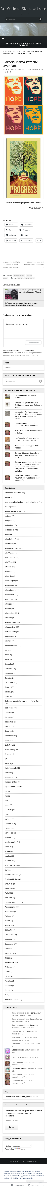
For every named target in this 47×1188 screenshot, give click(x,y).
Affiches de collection (13, 492)
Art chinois (9, 543)
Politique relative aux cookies (23, 1178)
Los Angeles (9, 828)
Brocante (8, 664)
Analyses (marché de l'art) (15, 511)
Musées (8, 856)
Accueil (7, 51)
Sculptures (9, 934)
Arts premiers (10, 627)
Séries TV (8, 930)
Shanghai (8, 939)
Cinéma (8, 691)
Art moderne (9, 590)
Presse (7, 920)
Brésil (7, 659)
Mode (7, 846)
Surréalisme (9, 962)
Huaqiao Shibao (11, 782)
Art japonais (9, 585)
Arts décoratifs (10, 622)
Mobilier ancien (11, 842)
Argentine (8, 534)
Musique (8, 860)
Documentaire (10, 735)
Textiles (8, 971)
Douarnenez (9, 740)
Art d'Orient (9, 562)
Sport (7, 948)
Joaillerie (8, 809)
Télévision (8, 967)
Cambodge (9, 673)
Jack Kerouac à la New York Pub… (25, 1026)
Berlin (7, 654)
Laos (7, 814)
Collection (8, 696)
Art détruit (8, 571)
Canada (8, 678)
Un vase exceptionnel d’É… (23, 1063)
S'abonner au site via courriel (16, 1105)
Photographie (10, 907)
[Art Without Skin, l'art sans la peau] (23, 29)
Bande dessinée (11, 645)
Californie (8, 668)
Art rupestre (9, 599)
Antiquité (8, 516)
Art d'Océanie (10, 557)
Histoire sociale (11, 768)
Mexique (8, 837)
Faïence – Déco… (19, 1031)
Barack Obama (29, 278)
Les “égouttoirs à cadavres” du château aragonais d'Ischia (27, 439)
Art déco (8, 566)
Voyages (8, 994)
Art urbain (8, 604)
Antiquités (8, 520)
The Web (8, 981)
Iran (6, 796)
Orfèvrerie (9, 883)
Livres (7, 819)
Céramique (9, 682)
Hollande (8, 772)
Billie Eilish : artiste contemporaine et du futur (28, 431)
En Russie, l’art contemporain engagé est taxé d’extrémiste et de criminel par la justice (21, 304)
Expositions (9, 749)
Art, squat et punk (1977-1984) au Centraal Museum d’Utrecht (30, 291)
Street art (8, 953)
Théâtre (8, 976)
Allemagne (9, 506)
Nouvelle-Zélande (12, 874)
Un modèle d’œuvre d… (30, 1057)
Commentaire (33, 343)
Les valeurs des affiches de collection (25, 396)
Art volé (8, 608)
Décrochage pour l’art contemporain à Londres (34, 263)
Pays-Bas (8, 897)
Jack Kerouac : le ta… (20, 1019)
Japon (7, 805)
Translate (22, 1149)
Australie (8, 640)
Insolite (7, 791)
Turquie (8, 990)
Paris (7, 893)
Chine (7, 687)
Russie (7, 925)
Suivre (11, 1127)
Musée (7, 851)
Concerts (8, 712)
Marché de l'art (10, 832)
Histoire (8, 763)
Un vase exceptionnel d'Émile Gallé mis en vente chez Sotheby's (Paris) (28, 404)
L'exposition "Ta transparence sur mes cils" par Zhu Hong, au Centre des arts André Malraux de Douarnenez (28, 415)
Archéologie (9, 525)
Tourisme (8, 985)
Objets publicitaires (12, 879)
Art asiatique (10, 539)
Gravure (8, 754)
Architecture (9, 529)
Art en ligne (9, 576)
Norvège (8, 870)
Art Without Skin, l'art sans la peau (23, 10)
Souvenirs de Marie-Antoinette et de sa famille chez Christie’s (11, 264)
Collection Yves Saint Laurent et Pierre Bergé (22, 701)
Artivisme (8, 617)
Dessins (8, 731)
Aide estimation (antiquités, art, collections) (21, 502)
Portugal (8, 916)
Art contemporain (23, 51)
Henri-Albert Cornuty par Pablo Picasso (27, 446)
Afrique (7, 497)
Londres (8, 823)
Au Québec (9, 636)
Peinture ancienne (12, 902)
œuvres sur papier (12, 999)
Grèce (7, 758)
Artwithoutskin (10, 631)
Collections (9, 707)
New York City (10, 865)
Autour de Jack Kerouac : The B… (26, 1014)
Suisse (7, 958)
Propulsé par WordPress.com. (23, 1161)
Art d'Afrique (9, 553)
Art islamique (10, 580)
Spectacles (9, 944)
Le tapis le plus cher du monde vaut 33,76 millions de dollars (27, 424)
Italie (6, 800)
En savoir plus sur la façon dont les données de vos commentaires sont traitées (22, 353)
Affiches (20, 278)
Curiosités (9, 717)
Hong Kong (9, 777)
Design (7, 726)
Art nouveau (9, 594)
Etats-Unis (9, 745)
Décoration (9, 721)
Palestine (8, 888)
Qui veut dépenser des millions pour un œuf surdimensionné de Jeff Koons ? (27, 455)
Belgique (8, 650)
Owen (14, 1057)
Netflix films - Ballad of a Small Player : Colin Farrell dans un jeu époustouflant (27, 477)
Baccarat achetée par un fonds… (24, 1038)
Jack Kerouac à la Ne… (21, 1013)
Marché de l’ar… (18, 1037)
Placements (9, 911)
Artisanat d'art (10, 613)
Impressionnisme (11, 786)
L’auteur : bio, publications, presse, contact (23, 44)
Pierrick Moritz (16, 70)
